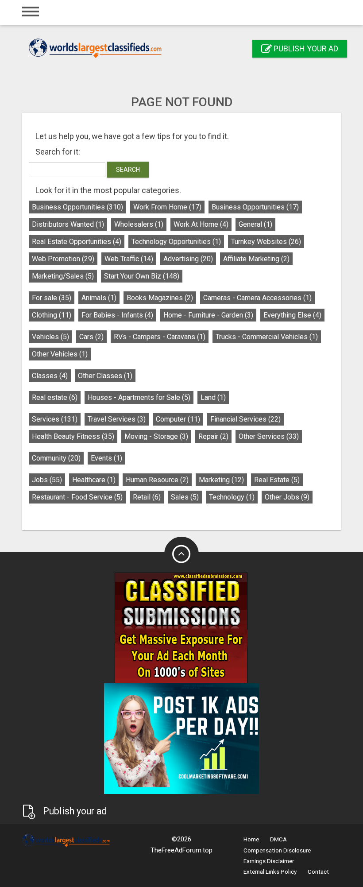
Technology (232, 497)
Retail (147, 497)
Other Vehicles (60, 354)
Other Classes (105, 376)
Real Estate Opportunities (76, 241)
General (255, 224)
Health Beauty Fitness (73, 436)
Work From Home (167, 207)
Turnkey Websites (266, 241)
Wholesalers (138, 224)
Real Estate (277, 480)
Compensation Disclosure (277, 850)
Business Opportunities (77, 207)
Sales (185, 497)
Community (56, 458)
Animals (98, 298)
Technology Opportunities (176, 241)
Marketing (221, 480)
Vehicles (50, 337)
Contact (318, 871)
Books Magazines (160, 298)
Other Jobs (287, 497)
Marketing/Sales (63, 276)
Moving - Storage (156, 436)
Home (251, 839)
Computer (178, 419)
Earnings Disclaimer (268, 861)
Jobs (47, 480)
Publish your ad (305, 48)
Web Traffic (128, 259)
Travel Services (117, 419)
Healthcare (94, 480)
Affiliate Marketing (256, 259)
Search (128, 169)
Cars (91, 337)
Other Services (269, 436)
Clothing (51, 315)
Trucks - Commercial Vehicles (267, 337)
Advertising (188, 259)
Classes (50, 376)
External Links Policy (270, 871)
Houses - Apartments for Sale (139, 397)
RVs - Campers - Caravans (159, 337)
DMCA (278, 839)
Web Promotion (63, 259)
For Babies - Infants (117, 315)
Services (54, 419)
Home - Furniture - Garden (208, 315)
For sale (51, 298)
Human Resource (157, 480)
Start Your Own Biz (141, 276)
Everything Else (292, 315)
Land (213, 397)
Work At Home (201, 224)
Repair (213, 436)
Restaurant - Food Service (77, 497)
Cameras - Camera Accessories (257, 298)
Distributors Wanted (68, 224)
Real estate (54, 397)
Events (106, 458)
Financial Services (245, 419)
